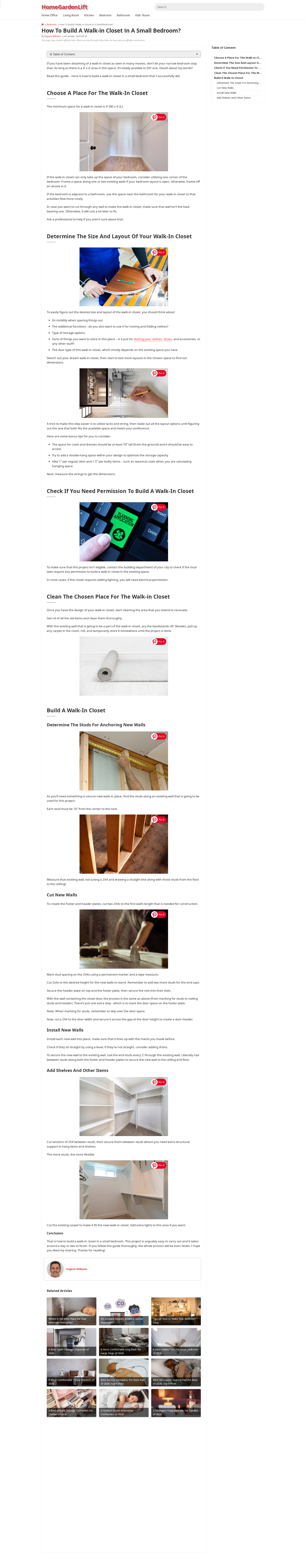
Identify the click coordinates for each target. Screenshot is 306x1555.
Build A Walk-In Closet (228, 78)
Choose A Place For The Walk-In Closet (238, 57)
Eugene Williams (52, 36)
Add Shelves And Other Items (234, 97)
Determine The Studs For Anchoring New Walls (239, 82)
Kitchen (89, 15)
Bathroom (123, 15)
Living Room (71, 15)
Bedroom (52, 24)
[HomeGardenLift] (42, 24)
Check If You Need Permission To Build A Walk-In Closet (238, 67)
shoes (167, 339)
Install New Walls (226, 92)
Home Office (49, 15)
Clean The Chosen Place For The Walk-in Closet (238, 73)
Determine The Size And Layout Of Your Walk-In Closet (238, 62)
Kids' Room (142, 15)
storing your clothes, (148, 339)
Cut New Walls (225, 87)
